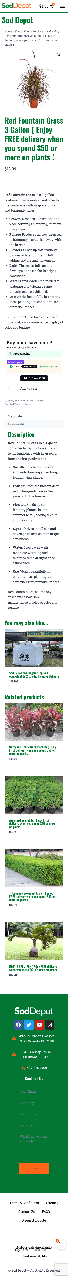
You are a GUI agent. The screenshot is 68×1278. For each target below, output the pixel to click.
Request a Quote (34, 1220)
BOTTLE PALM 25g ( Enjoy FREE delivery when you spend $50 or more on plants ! (34, 968)
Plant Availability (34, 1256)
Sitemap (52, 1203)
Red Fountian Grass (20, 404)
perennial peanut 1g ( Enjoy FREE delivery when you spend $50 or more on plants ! (32, 823)
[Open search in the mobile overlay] (34, 1234)
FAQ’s (46, 1211)
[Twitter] (29, 1025)
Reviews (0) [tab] (16, 424)
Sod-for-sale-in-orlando (34, 1247)
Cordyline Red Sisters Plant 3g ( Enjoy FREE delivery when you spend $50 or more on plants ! (32, 750)
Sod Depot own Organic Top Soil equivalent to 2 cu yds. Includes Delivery (34, 674)
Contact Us (26, 1211)
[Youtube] (39, 1025)
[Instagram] (49, 1025)
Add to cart (28, 388)
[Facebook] (18, 1025)
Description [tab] (16, 416)
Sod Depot (17, 19)
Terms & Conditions (24, 1203)
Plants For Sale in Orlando (29, 400)
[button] (62, 6)
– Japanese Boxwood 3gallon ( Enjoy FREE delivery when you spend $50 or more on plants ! (32, 896)
